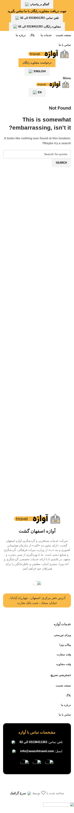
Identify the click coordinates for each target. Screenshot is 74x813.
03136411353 (38, 742)
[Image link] (49, 763)
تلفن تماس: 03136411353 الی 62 (39, 17)
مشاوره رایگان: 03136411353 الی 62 (39, 26)
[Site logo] (48, 53)
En (40, 92)
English (40, 71)
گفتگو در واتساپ (39, 4)
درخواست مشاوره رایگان (37, 62)
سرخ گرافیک (18, 793)
